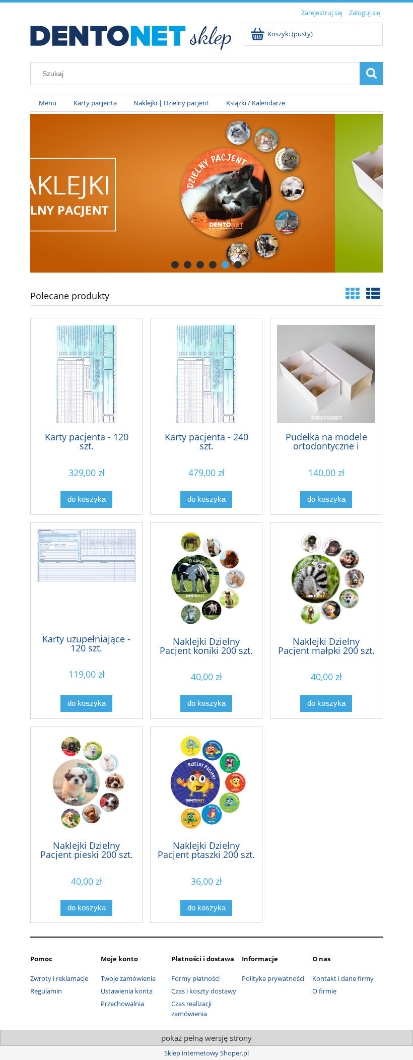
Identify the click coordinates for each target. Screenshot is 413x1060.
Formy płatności (195, 978)
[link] (206, 193)
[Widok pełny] (373, 293)
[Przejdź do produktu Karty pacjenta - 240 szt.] (206, 374)
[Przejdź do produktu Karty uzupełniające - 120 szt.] (86, 577)
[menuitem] (47, 103)
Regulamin (46, 991)
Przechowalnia (122, 1003)
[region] (206, 193)
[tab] (175, 265)
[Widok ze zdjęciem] (353, 293)
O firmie (324, 991)
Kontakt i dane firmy (343, 978)
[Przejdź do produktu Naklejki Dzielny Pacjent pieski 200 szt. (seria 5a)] (86, 783)
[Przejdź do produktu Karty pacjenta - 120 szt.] (86, 374)
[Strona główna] (131, 35)
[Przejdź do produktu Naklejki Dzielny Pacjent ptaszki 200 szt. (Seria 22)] (206, 783)
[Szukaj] (371, 73)
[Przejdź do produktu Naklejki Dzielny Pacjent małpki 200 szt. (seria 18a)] (326, 578)
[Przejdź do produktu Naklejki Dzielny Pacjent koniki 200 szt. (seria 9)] (206, 578)
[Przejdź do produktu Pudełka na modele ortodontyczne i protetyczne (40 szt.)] (326, 374)
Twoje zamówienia (128, 978)
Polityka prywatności (273, 978)
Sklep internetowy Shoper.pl (206, 1052)
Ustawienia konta (127, 991)
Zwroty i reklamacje (59, 978)
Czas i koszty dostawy (203, 991)
